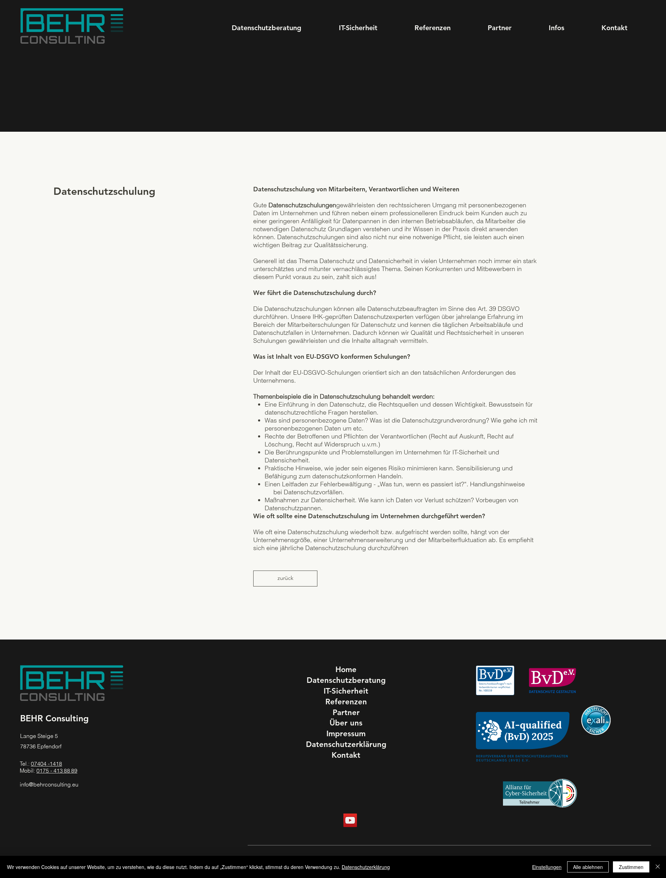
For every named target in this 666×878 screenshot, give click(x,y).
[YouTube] (350, 820)
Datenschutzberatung (346, 680)
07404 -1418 (46, 763)
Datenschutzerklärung (346, 744)
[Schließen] (658, 866)
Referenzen (346, 701)
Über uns (346, 723)
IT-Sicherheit (346, 691)
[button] (556, 27)
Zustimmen (631, 866)
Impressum (346, 733)
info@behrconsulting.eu (49, 784)
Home (346, 669)
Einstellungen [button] (547, 866)
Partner (346, 712)
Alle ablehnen (588, 866)
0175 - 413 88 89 (56, 770)
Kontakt (346, 755)
